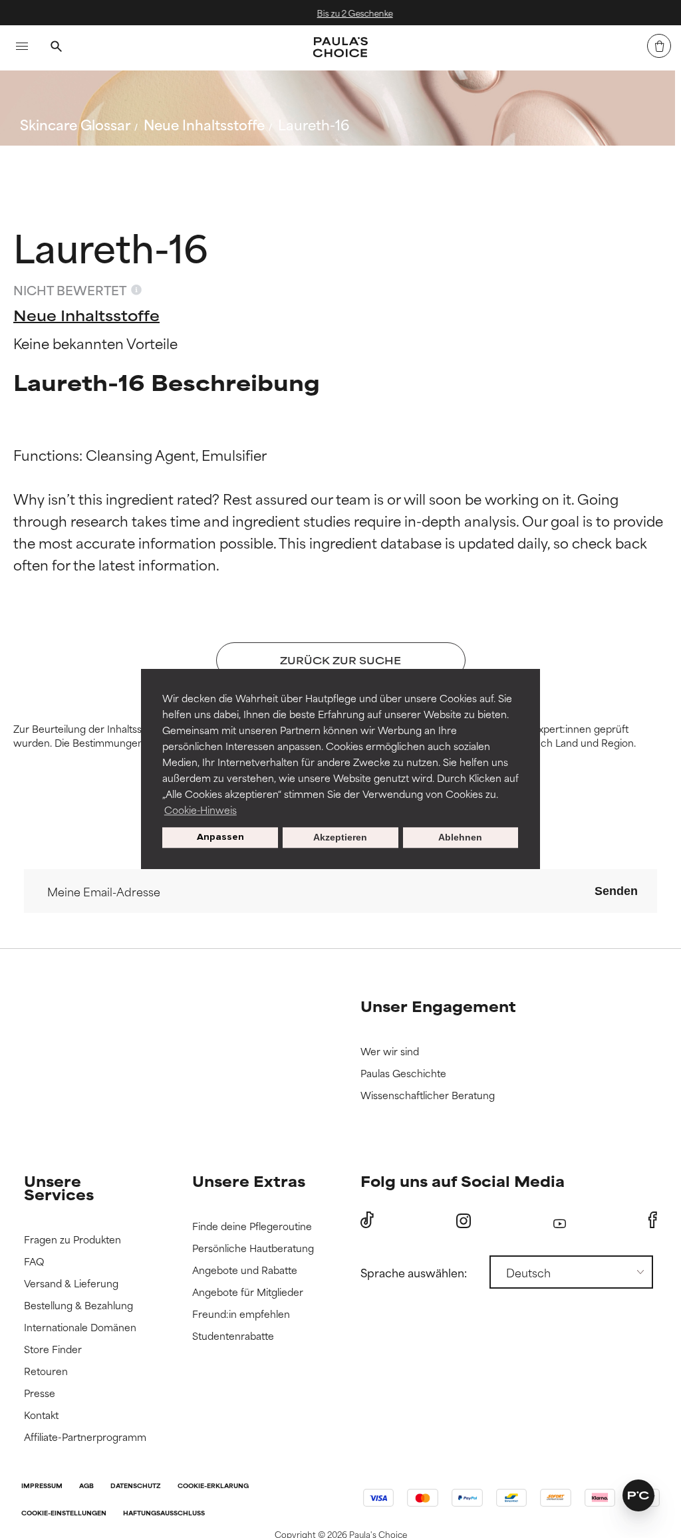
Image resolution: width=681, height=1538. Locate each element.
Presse (39, 1393)
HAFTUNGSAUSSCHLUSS (164, 1514)
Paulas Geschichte (403, 1074)
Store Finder (53, 1349)
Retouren (46, 1371)
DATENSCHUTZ (135, 1486)
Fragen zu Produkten (72, 1240)
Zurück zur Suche (86, 156)
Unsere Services (59, 1187)
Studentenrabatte (233, 1336)
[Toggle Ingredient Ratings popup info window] (136, 290)
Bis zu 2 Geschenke (350, 12)
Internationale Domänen (80, 1328)
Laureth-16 (313, 124)
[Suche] (56, 48)
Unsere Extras (248, 1181)
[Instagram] (463, 1220)
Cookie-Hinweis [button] (200, 809)
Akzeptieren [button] (340, 838)
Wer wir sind (389, 1052)
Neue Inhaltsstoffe (204, 124)
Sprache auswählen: (413, 1272)
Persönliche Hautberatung (253, 1248)
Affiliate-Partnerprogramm (85, 1437)
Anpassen (220, 837)
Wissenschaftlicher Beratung (427, 1095)
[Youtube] (559, 1220)
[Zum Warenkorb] (659, 46)
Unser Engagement (438, 1006)
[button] (638, 1495)
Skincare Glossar (75, 124)
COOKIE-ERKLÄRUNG (213, 1486)
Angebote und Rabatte (244, 1270)
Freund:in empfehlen (241, 1314)
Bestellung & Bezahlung (78, 1306)
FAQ (34, 1262)
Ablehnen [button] (460, 838)
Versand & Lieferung (71, 1284)
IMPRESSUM (42, 1486)
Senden (616, 891)
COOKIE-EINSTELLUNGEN (63, 1514)
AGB (86, 1486)
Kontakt (41, 1415)
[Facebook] (652, 1220)
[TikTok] (367, 1220)
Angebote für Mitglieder (247, 1292)
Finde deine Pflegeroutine (252, 1226)
